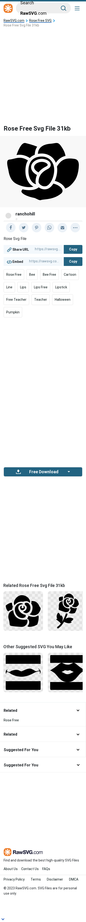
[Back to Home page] (8, 8)
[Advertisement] (43, 72)
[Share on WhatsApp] (49, 227)
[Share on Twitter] (23, 227)
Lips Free (41, 287)
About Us (11, 869)
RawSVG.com (14, 20)
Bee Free (49, 274)
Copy (73, 249)
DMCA (73, 879)
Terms (36, 879)
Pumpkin (13, 312)
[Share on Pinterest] (36, 227)
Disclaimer (55, 879)
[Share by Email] (62, 227)
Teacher (40, 299)
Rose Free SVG (40, 20)
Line (9, 287)
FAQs (46, 869)
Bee (32, 274)
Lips (23, 287)
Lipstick (61, 287)
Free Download (43, 471)
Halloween (62, 299)
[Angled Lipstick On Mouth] (67, 672)
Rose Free (14, 274)
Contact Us (30, 869)
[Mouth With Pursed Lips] (23, 672)
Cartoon (70, 274)
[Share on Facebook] (11, 227)
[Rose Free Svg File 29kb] (67, 611)
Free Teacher (16, 299)
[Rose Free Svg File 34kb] (23, 611)
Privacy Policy (14, 879)
